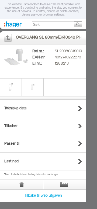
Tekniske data (15, 108)
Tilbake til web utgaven (43, 196)
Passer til (11, 144)
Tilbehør (11, 126)
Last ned (11, 161)
